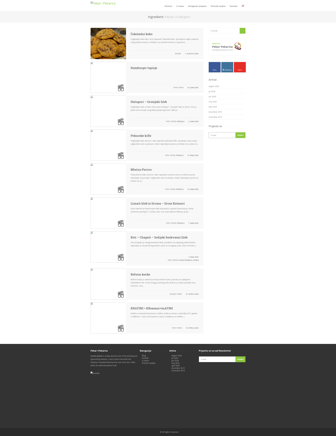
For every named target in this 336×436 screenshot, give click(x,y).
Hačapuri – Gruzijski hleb (149, 102)
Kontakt (233, 6)
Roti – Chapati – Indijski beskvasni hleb (159, 237)
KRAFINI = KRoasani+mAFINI (152, 308)
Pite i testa (178, 87)
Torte (179, 294)
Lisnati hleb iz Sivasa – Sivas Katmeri (158, 203)
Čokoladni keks (142, 34)
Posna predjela (185, 260)
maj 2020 (213, 101)
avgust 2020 (214, 86)
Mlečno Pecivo (141, 169)
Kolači (178, 54)
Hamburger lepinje (144, 68)
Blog (144, 355)
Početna (168, 6)
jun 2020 (212, 96)
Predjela (180, 121)
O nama (180, 6)
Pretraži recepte (218, 6)
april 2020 (213, 106)
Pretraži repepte (149, 363)
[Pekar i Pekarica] (114, 3)
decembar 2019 (215, 112)
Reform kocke (140, 274)
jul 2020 (212, 91)
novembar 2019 (215, 117)
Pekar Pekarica (222, 46)
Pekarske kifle (141, 136)
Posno (196, 260)
